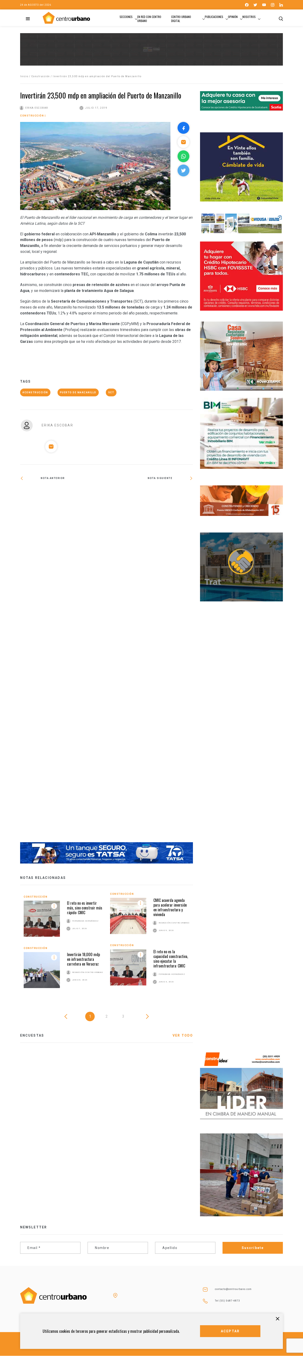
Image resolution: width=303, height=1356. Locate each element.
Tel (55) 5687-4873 (227, 1300)
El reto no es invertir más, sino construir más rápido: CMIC (84, 907)
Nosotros (249, 17)
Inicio (24, 76)
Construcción (40, 76)
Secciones (126, 17)
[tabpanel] (106, 943)
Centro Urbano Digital (181, 19)
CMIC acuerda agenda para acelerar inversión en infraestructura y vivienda (170, 907)
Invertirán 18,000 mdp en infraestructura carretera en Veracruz (83, 959)
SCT (111, 392)
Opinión (233, 17)
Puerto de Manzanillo (78, 392)
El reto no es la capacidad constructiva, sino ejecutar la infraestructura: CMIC (170, 959)
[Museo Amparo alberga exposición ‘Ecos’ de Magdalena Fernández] (63, 664)
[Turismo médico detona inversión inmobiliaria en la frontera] (150, 493)
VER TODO (183, 1035)
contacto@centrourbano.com (233, 1289)
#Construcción (35, 392)
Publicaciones (214, 17)
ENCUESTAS (32, 1035)
